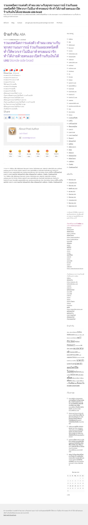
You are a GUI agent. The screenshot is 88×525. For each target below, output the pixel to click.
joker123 (69, 227)
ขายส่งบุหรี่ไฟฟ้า (73, 118)
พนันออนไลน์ (21, 174)
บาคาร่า (6, 174)
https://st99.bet (71, 233)
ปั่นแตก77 (71, 138)
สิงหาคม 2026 (72, 179)
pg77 (79, 337)
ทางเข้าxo (74, 360)
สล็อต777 (78, 378)
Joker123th (48, 176)
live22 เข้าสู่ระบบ (73, 337)
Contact (19, 23)
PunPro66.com (48, 170)
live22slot (69, 305)
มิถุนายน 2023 (72, 203)
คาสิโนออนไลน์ (57, 172)
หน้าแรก (6, 23)
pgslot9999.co (34, 170)
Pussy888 (15, 180)
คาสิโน (51, 172)
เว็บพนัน (45, 174)
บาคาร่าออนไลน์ (13, 174)
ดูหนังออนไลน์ (70, 289)
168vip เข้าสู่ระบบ (73, 332)
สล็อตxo (69, 381)
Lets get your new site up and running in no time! (39, 23)
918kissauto (71, 335)
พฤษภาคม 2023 (73, 206)
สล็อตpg (82, 378)
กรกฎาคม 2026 (72, 182)
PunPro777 (55, 170)
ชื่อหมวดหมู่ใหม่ (73, 126)
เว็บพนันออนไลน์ (52, 174)
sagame (71, 100)
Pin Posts (59, 23)
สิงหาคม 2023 (72, 197)
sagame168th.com (18, 172)
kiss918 (69, 262)
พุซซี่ (79, 374)
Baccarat (26, 168)
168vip (68, 332)
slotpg (68, 253)
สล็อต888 (69, 243)
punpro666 (74, 352)
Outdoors (71, 71)
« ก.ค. (68, 494)
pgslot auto (77, 345)
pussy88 (69, 355)
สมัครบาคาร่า (72, 147)
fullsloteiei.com (38, 168)
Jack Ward (23, 39)
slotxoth (79, 357)
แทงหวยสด (76, 386)
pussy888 (69, 291)
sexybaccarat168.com (29, 172)
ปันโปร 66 (77, 372)
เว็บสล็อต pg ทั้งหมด (75, 383)
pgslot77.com (26, 170)
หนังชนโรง (70, 280)
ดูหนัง (68, 307)
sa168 (80, 354)
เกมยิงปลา (40, 174)
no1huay (59, 168)
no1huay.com (7, 170)
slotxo (68, 251)
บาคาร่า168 (72, 132)
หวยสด (77, 380)
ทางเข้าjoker (69, 360)
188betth (69, 266)
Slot (36, 172)
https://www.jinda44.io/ (73, 237)
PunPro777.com (8, 172)
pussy (79, 352)
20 (75, 486)
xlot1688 (82, 357)
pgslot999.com (34, 178)
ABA (16, 168)
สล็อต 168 (74, 378)
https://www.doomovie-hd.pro (75, 268)
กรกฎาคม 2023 (72, 200)
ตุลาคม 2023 (72, 191)
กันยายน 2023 (72, 194)
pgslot (68, 245)
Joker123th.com (52, 168)
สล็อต (26, 174)
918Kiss (12, 168)
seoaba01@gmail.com (28, 138)
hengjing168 (72, 56)
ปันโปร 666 (74, 375)
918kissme (77, 334)
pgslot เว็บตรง (71, 301)
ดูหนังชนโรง (70, 313)
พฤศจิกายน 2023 (73, 188)
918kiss (69, 278)
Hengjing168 (70, 229)
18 (70, 486)
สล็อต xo (74, 380)
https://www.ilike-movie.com (74, 309)
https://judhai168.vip (72, 239)
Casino (31, 168)
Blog (13, 23)
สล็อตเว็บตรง (72, 158)
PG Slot (15, 170)
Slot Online (41, 172)
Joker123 (45, 168)
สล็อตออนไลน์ (33, 174)
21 (78, 486)
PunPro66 (41, 170)
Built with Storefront (10, 515)
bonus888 (69, 241)
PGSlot (20, 170)
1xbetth (69, 257)
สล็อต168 (71, 153)
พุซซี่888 (71, 144)
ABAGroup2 (20, 168)
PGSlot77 (71, 345)
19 (72, 486)
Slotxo (46, 172)
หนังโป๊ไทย (70, 255)
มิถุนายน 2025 (72, 185)
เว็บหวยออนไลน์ (71, 319)
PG (12, 170)
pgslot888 (69, 261)
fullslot (69, 303)
